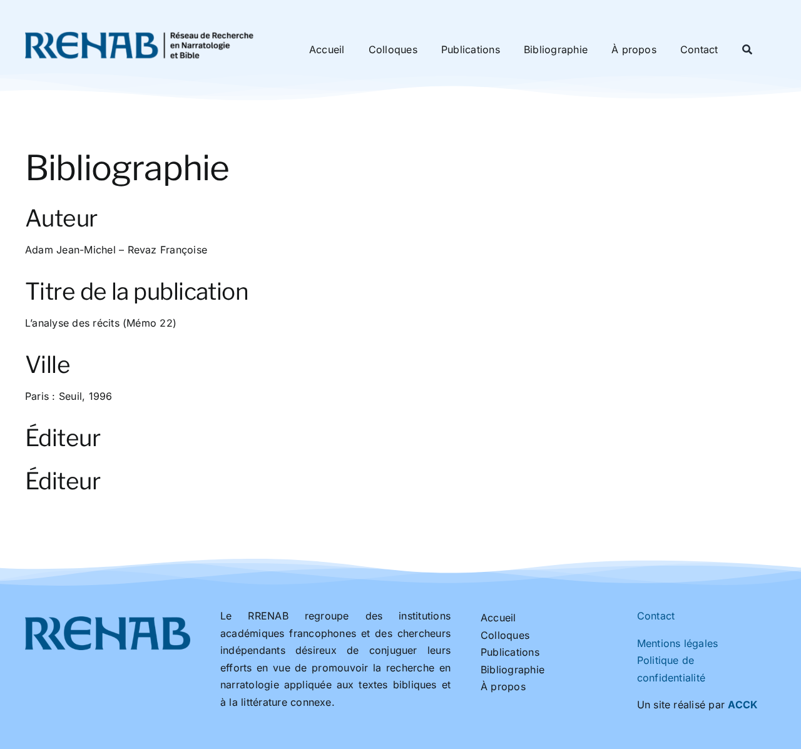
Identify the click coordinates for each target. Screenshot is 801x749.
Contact (656, 615)
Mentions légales (677, 643)
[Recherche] (747, 50)
